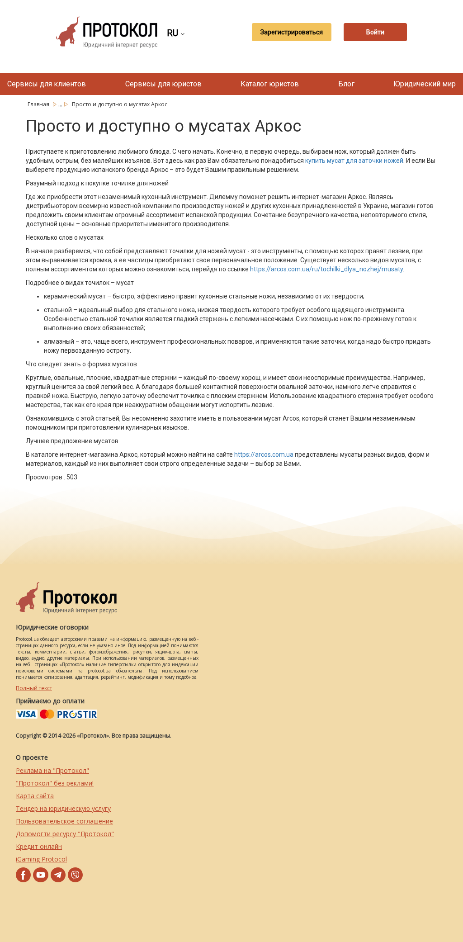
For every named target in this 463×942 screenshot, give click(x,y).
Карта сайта (35, 795)
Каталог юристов (270, 84)
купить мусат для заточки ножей (354, 160)
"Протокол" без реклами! (55, 783)
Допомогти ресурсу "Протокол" (65, 833)
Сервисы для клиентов (46, 84)
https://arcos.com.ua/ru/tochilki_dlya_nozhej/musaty (326, 269)
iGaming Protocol (41, 859)
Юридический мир (424, 84)
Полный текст (34, 688)
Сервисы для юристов (163, 84)
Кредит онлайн (39, 846)
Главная (39, 104)
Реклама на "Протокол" (52, 770)
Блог (346, 84)
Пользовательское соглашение (64, 821)
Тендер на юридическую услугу (63, 808)
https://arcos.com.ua (263, 454)
